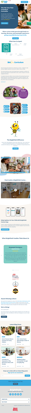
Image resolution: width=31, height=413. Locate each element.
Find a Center (15, 38)
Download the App (5, 229)
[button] (29, 2)
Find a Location (4, 23)
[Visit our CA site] (8, 0)
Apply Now (4, 316)
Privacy (3, 405)
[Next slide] (29, 255)
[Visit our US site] (10, 0)
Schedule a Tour (24, 1)
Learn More (16, 148)
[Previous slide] (1, 93)
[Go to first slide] (29, 93)
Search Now (15, 383)
